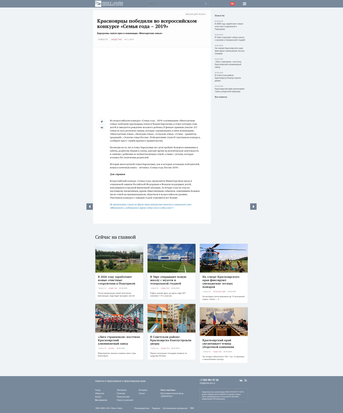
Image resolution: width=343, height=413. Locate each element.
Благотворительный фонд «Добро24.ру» (172, 394)
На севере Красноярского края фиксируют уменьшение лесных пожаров (230, 51)
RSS (246, 380)
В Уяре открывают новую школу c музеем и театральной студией (230, 38)
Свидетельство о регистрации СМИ (215, 392)
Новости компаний (125, 400)
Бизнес (112, 348)
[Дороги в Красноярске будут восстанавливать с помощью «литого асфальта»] (89, 206)
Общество (116, 39)
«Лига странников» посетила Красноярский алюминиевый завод (228, 64)
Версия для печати (196, 14)
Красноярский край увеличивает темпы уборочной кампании (230, 90)
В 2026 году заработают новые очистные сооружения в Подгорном (229, 26)
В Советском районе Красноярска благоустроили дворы (228, 78)
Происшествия (219, 291)
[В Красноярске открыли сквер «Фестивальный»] (253, 206)
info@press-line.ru (207, 383)
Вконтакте (241, 380)
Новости (103, 39)
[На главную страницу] (109, 3)
